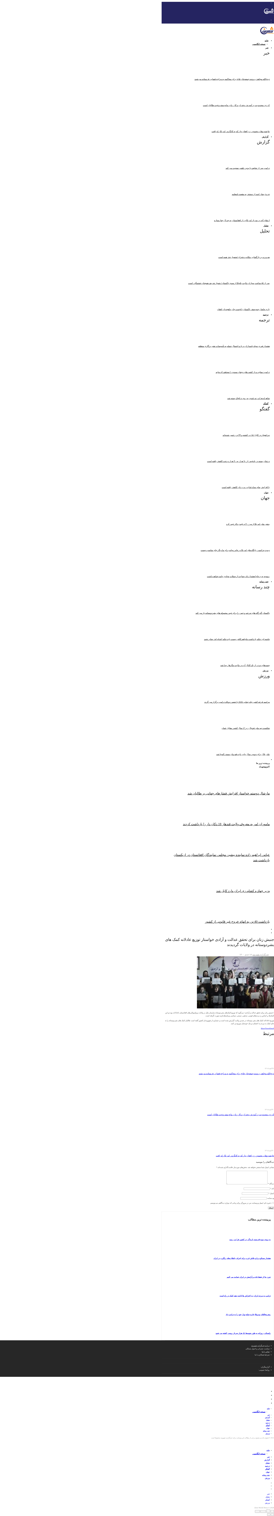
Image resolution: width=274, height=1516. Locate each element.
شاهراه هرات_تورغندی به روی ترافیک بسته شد (248, 398)
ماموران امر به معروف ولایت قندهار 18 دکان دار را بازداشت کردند (226, 824)
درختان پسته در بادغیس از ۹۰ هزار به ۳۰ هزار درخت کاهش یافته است (238, 461)
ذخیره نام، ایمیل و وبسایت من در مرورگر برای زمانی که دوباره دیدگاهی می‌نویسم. (240, 1203)
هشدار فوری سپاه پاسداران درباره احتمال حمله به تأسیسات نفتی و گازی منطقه (234, 346)
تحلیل (265, 226)
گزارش (265, 137)
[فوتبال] (256, 723)
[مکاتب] (256, 252)
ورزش (265, 670)
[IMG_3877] (256, 278)
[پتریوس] (256, 545)
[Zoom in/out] (257, 1511)
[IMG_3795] (256, 393)
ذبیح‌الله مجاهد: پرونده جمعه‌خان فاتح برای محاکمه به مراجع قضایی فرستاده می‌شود (232, 79)
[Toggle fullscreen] (263, 1511)
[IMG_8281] (256, 126)
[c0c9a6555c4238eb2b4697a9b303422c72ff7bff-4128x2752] (265, 1328)
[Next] (268, 1514)
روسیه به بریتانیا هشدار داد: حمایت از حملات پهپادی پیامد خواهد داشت (238, 576)
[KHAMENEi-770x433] (256, 634)
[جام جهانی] (256, 696)
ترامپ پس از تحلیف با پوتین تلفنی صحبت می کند (248, 168)
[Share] (268, 1511)
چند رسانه (263, 581)
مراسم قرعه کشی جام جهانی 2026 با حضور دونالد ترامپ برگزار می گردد (237, 702)
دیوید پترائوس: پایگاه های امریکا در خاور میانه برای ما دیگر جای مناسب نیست (235, 550)
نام (272, 1189)
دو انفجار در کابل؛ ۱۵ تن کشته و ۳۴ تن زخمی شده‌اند (246, 435)
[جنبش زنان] (235, 1008)
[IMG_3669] (256, 215)
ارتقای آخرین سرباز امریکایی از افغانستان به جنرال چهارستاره (242, 220)
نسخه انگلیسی (258, 44)
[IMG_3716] (256, 189)
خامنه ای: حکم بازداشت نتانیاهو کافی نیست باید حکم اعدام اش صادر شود (237, 639)
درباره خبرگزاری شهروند (260, 1346)
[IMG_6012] (256, 367)
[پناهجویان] (256, 304)
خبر (266, 48)
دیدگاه (271, 1184)
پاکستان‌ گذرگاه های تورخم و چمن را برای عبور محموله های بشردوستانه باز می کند (233, 613)
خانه (266, 40)
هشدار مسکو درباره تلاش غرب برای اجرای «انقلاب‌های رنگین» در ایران (242, 1258)
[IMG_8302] (256, 74)
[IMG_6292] (265, 1272)
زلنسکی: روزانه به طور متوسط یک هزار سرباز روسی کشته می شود (243, 1333)
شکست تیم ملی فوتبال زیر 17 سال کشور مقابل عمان (246, 728)
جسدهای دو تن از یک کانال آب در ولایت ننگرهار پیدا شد (245, 665)
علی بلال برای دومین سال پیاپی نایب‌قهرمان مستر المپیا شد (243, 754)
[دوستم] (256, 785)
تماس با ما (266, 1352)
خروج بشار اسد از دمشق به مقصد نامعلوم (251, 194)
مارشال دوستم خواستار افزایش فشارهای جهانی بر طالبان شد (229, 793)
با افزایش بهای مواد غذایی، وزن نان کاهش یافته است (246, 487)
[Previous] (272, 1514)
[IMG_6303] (265, 1310)
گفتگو (265, 403)
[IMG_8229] (256, 883)
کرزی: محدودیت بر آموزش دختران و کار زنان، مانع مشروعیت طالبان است (236, 105)
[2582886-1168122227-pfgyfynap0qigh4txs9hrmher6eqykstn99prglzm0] (256, 482)
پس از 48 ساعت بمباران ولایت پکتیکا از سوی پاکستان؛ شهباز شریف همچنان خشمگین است (229, 283)
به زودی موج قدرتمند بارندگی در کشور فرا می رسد (250, 1239)
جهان (266, 492)
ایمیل (271, 1193)
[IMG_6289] (265, 1253)
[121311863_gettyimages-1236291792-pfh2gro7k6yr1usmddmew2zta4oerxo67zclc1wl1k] (256, 430)
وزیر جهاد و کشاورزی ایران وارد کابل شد (243, 891)
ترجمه (265, 314)
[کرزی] (256, 100)
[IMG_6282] (265, 1234)
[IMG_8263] (256, 571)
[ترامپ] (256, 519)
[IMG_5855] (256, 608)
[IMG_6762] (256, 340)
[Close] (272, 1511)
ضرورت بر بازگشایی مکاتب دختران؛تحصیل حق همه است (244, 257)
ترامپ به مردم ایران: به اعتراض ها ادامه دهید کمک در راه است (245, 1296)
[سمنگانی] (256, 914)
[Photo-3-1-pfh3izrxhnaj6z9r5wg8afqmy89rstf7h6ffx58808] (256, 456)
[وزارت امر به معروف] (256, 816)
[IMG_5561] (256, 749)
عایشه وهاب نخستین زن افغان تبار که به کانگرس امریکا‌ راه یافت (241, 131)
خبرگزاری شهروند (260, 954)
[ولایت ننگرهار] (256, 660)
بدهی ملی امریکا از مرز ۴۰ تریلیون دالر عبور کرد (248, 524)
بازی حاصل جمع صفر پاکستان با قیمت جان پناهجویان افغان (243, 309)
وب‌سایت (270, 1198)
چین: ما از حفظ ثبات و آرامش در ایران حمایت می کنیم (249, 1277)
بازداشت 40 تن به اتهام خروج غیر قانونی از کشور (237, 921)
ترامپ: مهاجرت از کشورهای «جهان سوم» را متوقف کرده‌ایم (243, 372)
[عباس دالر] (256, 847)
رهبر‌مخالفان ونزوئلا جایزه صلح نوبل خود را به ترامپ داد (248, 1314)
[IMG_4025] (256, 163)
